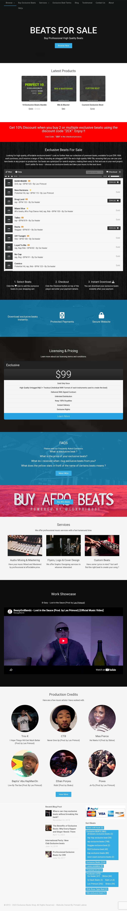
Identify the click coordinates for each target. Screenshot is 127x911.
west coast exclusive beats (99, 857)
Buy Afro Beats (63, 502)
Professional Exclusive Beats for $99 (63, 853)
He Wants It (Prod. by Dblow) (102, 740)
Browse (9, 3)
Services (43, 3)
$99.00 (112, 182)
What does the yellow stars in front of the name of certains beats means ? (63, 465)
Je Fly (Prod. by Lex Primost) (102, 785)
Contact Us (100, 3)
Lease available (93, 866)
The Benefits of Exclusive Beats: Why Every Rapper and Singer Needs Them (65, 829)
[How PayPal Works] (105, 818)
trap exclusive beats (96, 853)
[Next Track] (12, 176)
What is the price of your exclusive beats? (63, 456)
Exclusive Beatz (93, 862)
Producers (90, 874)
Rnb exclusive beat (94, 893)
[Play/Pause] (9, 176)
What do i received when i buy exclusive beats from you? (63, 460)
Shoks (108, 884)
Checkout (114, 172)
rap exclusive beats (95, 841)
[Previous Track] (6, 176)
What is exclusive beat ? (63, 451)
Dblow (105, 876)
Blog (77, 3)
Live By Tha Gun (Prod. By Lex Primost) (25, 785)
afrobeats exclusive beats (98, 834)
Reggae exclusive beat (97, 845)
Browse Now (63, 45)
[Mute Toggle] (109, 176)
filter (10, 172)
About (111, 3)
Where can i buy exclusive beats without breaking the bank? (65, 814)
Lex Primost (92, 884)
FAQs (20, 8)
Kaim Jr (108, 880)
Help (19, 172)
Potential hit (91, 870)
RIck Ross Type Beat (95, 889)
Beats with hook (93, 828)
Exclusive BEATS (93, 831)
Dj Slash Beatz (93, 880)
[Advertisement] (17, 818)
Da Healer (91, 876)
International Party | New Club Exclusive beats (56, 842)
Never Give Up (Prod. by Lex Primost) (63, 740)
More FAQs (63, 473)
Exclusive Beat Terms (62, 3)
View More (63, 794)
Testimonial (87, 3)
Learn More (63, 416)
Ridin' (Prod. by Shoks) (63, 785)
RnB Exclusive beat (95, 849)
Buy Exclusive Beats (27, 3)
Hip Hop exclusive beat (97, 838)
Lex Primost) (79, 603)
